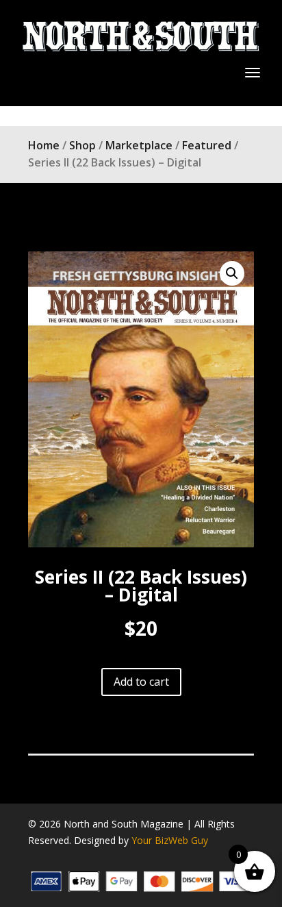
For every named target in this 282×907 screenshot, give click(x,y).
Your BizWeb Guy (169, 840)
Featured (206, 145)
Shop (82, 145)
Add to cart (141, 681)
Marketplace (138, 145)
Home (44, 145)
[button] (232, 273)
